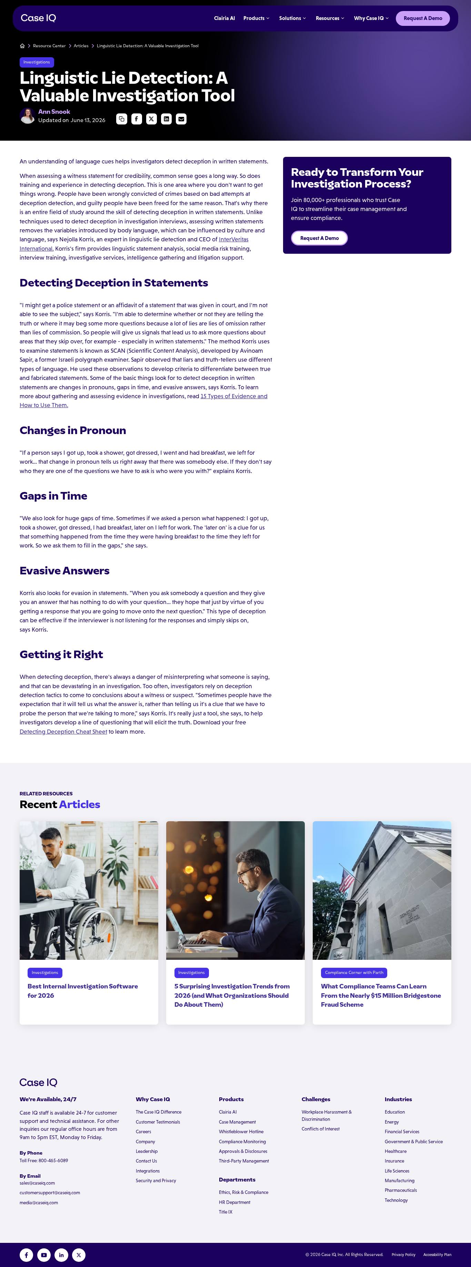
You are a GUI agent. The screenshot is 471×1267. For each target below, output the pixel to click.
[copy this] (121, 118)
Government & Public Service (414, 1141)
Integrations (148, 1171)
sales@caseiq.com (37, 1183)
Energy (392, 1122)
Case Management (237, 1122)
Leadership (147, 1151)
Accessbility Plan (437, 1254)
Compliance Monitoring (242, 1141)
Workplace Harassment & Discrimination (327, 1115)
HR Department (234, 1202)
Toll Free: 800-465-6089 (44, 1160)
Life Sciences (397, 1171)
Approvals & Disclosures (243, 1151)
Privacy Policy (403, 1254)
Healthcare (396, 1151)
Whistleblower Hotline (241, 1131)
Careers (143, 1131)
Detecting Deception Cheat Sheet (63, 731)
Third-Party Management (244, 1161)
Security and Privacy (156, 1180)
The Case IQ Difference (158, 1112)
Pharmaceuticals (401, 1190)
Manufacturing (399, 1180)
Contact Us (146, 1161)
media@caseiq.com (39, 1202)
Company (145, 1141)
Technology (396, 1200)
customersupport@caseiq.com (50, 1192)
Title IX (225, 1212)
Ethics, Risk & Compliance (243, 1192)
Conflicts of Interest (321, 1129)
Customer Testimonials (158, 1122)
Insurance (394, 1161)
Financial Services (402, 1131)
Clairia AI (228, 1112)
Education (395, 1112)
